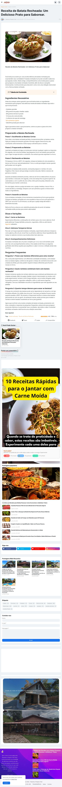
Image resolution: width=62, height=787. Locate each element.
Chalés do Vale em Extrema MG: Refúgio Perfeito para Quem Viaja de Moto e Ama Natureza (8, 571)
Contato (49, 784)
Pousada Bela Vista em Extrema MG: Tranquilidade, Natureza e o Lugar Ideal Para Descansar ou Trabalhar (23, 572)
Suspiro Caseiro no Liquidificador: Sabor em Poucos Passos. (28, 524)
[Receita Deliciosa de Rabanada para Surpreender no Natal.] (6, 531)
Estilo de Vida (40, 603)
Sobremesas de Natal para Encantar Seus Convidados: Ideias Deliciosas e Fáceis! (33, 536)
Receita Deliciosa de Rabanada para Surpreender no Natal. (27, 530)
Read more (31, 709)
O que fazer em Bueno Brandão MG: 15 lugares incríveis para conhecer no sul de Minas (53, 571)
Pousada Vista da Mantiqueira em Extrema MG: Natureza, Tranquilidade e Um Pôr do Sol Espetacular (38, 572)
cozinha (16, 606)
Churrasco (14, 603)
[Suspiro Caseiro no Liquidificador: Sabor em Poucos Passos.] (6, 525)
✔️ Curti (35, 455)
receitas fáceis (7, 609)
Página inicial (4, 6)
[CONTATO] (9, 551)
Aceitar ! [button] (6, 783)
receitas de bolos (51, 606)
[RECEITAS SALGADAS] (38, 551)
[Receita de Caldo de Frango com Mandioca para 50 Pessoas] (6, 519)
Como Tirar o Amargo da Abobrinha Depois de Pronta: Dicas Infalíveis (30, 511)
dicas (24, 606)
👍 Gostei (20, 455)
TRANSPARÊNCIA (36, 784)
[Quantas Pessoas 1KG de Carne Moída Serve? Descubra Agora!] (6, 507)
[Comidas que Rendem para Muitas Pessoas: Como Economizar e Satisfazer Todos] (31, 483)
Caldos (6, 603)
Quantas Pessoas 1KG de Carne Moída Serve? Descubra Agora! (28, 505)
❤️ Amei (7, 455)
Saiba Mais (14, 779)
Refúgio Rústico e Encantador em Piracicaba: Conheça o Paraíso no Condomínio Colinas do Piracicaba (8, 590)
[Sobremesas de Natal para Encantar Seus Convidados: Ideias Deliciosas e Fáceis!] (6, 538)
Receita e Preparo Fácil (36, 782)
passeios (40, 606)
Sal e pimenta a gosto (12, 120)
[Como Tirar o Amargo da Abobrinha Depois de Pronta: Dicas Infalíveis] (6, 513)
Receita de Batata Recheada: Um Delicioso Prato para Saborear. (10, 342)
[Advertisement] (31, 660)
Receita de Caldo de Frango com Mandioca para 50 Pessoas (27, 518)
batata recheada (12, 6)
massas (32, 606)
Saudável (51, 603)
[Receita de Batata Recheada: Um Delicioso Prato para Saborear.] (10, 333)
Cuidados (23, 603)
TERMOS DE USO (26, 784)
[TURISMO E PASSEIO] (24, 551)
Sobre (44, 784)
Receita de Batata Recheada (26, 316)
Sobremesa (7, 606)
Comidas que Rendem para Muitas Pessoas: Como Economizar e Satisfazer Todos (24, 502)
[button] (2, 2)
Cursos (31, 603)
